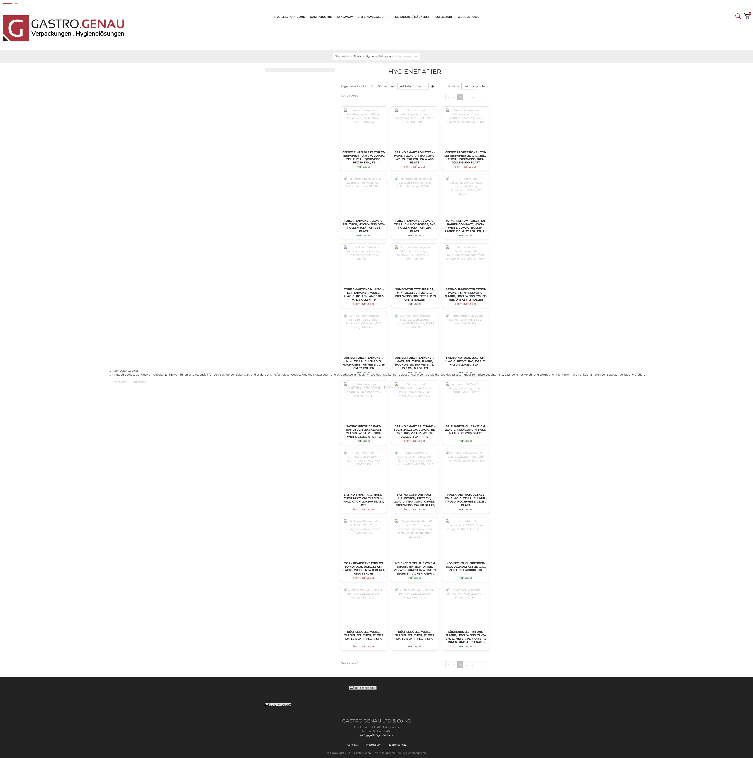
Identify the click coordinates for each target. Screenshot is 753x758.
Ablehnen (139, 382)
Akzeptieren (119, 382)
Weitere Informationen (367, 387)
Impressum (393, 387)
